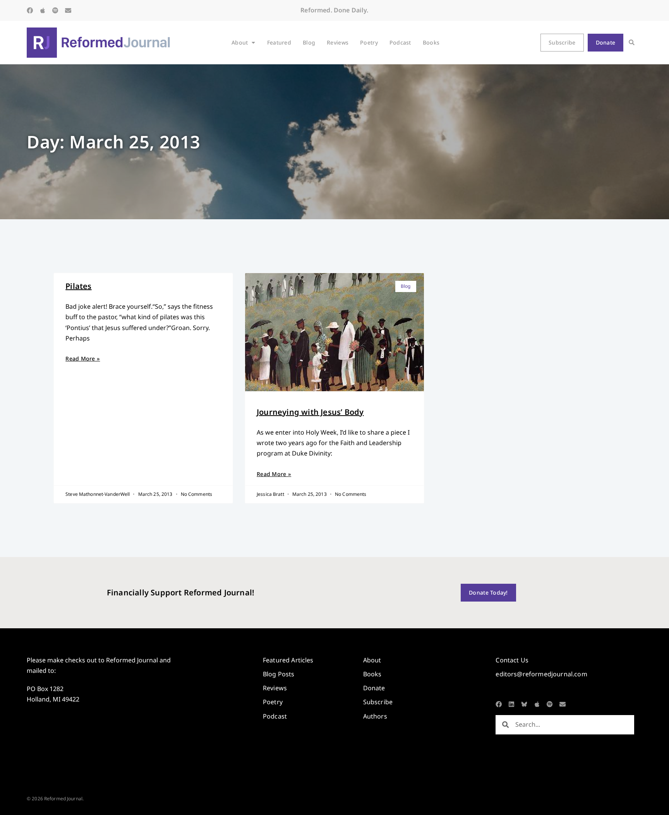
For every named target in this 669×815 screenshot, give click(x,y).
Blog (309, 42)
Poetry (369, 42)
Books (431, 42)
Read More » (82, 358)
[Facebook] (30, 10)
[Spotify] (55, 10)
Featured (279, 42)
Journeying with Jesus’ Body (310, 412)
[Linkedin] (511, 704)
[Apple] (42, 10)
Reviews (337, 42)
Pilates (78, 286)
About (240, 42)
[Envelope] (68, 10)
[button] (631, 42)
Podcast (400, 42)
